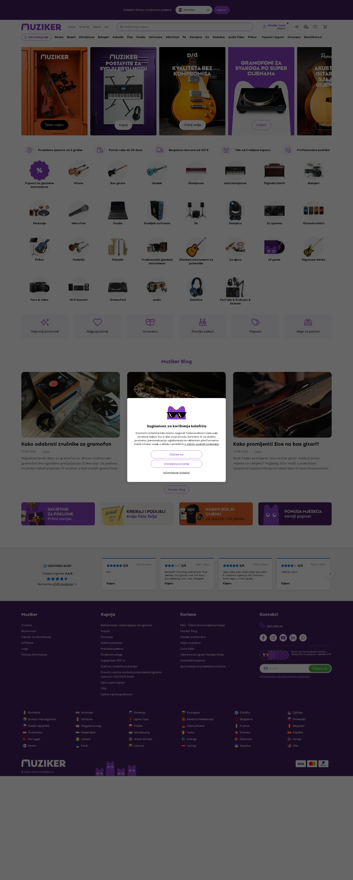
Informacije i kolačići (176, 473)
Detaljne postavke (176, 464)
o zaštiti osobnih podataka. (201, 444)
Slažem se (176, 454)
